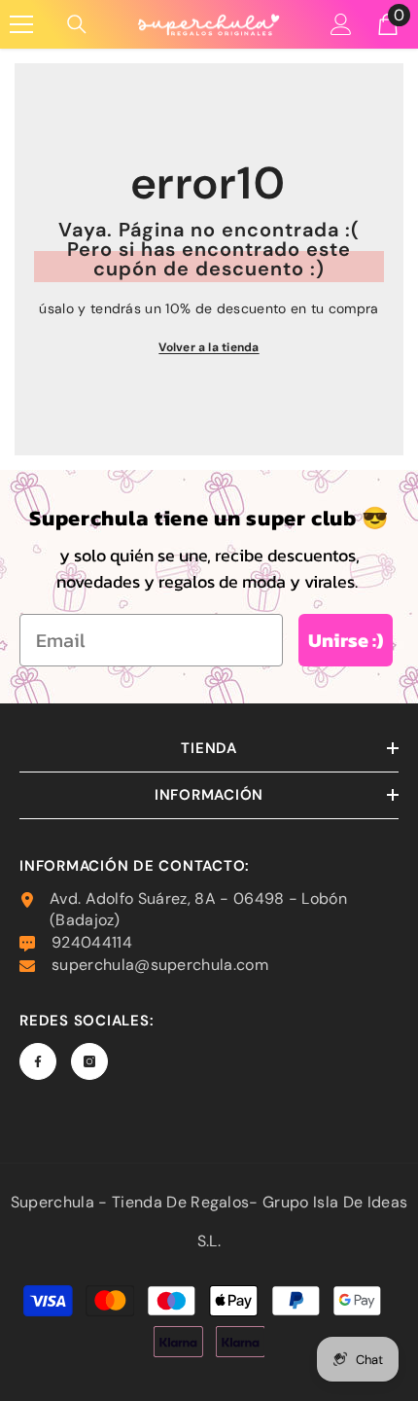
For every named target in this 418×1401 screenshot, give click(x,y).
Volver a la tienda (208, 347)
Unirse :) (345, 640)
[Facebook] (37, 1061)
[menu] (21, 24)
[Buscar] (76, 24)
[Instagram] (89, 1061)
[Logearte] (341, 24)
